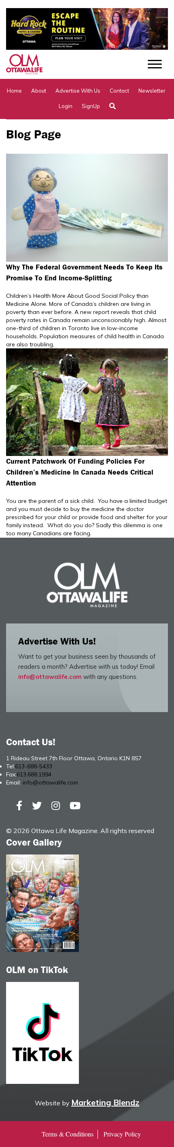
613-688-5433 (33, 766)
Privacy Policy (122, 1134)
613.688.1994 (34, 774)
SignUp (91, 106)
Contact (119, 90)
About (38, 90)
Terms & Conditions (67, 1134)
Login (65, 106)
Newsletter (152, 90)
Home (14, 90)
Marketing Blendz (105, 1102)
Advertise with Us (77, 90)
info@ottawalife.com (50, 677)
